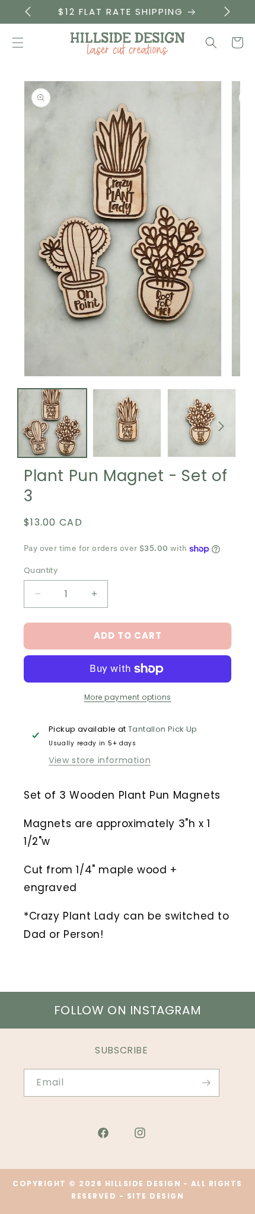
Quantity (41, 570)
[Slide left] (34, 426)
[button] (211, 43)
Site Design (155, 1196)
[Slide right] (221, 426)
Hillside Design (143, 1183)
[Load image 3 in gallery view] (201, 423)
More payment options (127, 697)
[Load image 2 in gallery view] (127, 423)
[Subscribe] (206, 1083)
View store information (100, 760)
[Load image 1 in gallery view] (52, 423)
